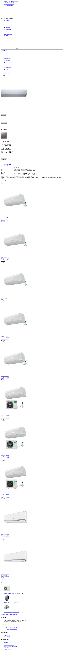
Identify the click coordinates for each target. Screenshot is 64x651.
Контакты (6, 35)
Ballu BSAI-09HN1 (5, 415)
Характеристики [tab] (7, 164)
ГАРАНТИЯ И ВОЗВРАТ (9, 4)
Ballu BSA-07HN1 (5, 217)
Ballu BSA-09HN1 (5, 257)
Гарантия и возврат (8, 34)
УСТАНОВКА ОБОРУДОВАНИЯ (11, 1)
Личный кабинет (7, 37)
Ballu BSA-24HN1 (5, 376)
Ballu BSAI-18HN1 (5, 494)
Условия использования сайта (10, 646)
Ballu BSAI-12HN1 (5, 455)
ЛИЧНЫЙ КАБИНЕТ (8, 5)
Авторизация (6, 39)
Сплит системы (7, 71)
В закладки (3, 160)
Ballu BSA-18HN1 (5, 336)
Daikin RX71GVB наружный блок (11, 593)
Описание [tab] (6, 165)
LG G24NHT (6, 73)
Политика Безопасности (9, 645)
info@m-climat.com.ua (12, 629)
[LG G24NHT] (14, 110)
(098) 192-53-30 (4, 50)
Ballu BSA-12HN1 (5, 296)
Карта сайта (6, 647)
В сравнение (3, 162)
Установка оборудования (9, 31)
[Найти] (17, 48)
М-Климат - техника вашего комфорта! (9, 614)
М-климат (6, 69)
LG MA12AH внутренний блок (10, 602)
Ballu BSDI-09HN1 (5, 574)
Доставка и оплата (8, 33)
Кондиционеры (7, 70)
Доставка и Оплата (8, 643)
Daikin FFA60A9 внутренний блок (11, 612)
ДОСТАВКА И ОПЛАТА (9, 2)
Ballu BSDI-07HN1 (5, 534)
